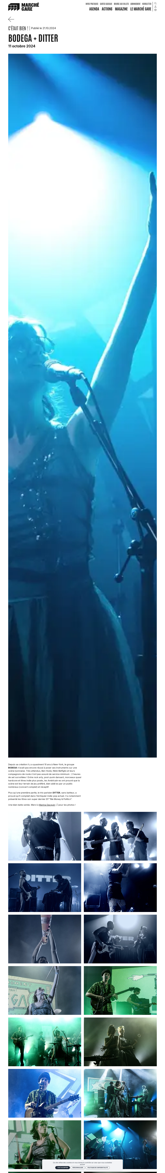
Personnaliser (77, 1167)
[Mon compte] (155, 6)
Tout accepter (62, 1167)
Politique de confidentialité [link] (98, 1167)
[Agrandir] (44, 836)
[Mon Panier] (155, 10)
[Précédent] (12, 21)
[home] (23, 6)
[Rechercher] (155, 3)
